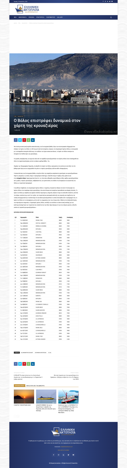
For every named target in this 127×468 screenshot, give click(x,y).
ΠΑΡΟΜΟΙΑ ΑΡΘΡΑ (19, 385)
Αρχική (15, 23)
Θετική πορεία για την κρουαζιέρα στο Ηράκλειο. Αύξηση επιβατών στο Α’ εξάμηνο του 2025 (64, 377)
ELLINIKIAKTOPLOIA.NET (27, 352)
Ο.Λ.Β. (49, 352)
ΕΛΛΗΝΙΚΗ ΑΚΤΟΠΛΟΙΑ (40, 352)
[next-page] (18, 416)
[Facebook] (103, 1)
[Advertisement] (63, 39)
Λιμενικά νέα (24, 23)
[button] (111, 17)
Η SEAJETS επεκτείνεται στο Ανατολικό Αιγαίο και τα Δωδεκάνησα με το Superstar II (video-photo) (28, 377)
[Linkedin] (107, 1)
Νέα (19, 23)
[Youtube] (112, 1)
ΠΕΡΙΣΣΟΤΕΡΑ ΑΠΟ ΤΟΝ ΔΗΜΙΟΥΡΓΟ (35, 385)
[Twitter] (110, 1)
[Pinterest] (24, 140)
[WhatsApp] (28, 140)
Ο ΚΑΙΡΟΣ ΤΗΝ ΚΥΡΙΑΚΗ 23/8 (22, 405)
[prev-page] (15, 416)
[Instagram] (105, 1)
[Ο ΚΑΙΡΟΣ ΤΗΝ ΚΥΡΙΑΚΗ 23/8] (24, 397)
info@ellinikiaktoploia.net (67, 446)
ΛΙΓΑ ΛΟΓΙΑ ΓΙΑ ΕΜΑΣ (63, 450)
